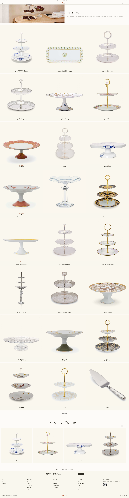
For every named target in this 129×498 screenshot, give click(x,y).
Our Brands (4, 483)
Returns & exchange (30, 485)
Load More (64, 415)
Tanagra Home (58, 469)
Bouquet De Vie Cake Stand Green (64, 360)
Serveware (66, 469)
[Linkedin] (126, 495)
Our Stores (3, 485)
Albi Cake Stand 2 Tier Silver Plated (21, 119)
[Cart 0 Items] (119, 3)
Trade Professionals (82, 489)
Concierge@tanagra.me (83, 485)
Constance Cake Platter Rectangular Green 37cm (64, 71)
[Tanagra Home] (64, 3)
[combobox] (125, 24)
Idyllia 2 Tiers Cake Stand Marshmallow (107, 119)
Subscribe (81, 473)
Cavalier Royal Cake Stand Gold (107, 312)
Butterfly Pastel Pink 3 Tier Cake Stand (108, 264)
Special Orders (81, 487)
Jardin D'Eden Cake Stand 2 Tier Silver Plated (64, 312)
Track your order (29, 481)
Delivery (28, 483)
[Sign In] (122, 3)
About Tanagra (4, 481)
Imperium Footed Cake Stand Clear (21, 360)
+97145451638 (81, 483)
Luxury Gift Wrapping (56, 485)
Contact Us (29, 487)
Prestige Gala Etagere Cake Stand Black (108, 216)
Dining (63, 469)
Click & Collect (55, 483)
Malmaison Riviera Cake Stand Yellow (21, 264)
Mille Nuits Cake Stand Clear (21, 312)
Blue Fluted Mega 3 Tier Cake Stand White (21, 71)
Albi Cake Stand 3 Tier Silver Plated (64, 264)
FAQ (28, 489)
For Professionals (55, 487)
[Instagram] (120, 495)
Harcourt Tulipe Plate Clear (64, 216)
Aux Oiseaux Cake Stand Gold (64, 119)
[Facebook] (122, 495)
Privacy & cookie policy (14, 495)
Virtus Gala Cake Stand (107, 360)
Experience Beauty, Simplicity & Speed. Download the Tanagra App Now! (64, 0)
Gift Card (54, 481)
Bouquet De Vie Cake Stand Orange (21, 216)
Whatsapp (81, 481)
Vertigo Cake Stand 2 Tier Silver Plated (107, 71)
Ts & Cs (11, 495)
